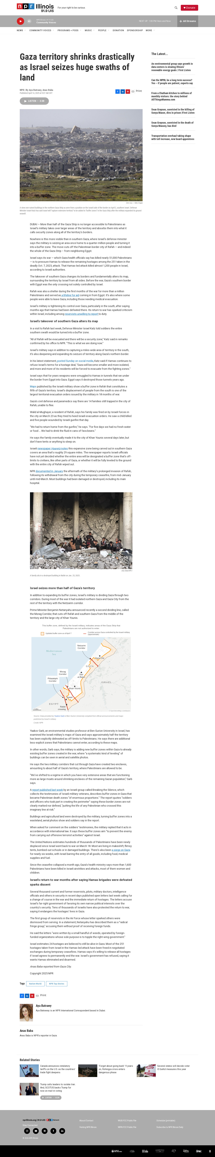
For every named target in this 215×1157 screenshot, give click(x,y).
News (20, 30)
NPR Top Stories (56, 984)
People (102, 30)
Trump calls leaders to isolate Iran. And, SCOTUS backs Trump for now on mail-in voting (57, 1087)
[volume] (29, 21)
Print (139, 91)
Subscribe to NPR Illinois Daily (169, 1127)
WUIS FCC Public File (127, 1121)
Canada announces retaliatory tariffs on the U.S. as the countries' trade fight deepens (57, 1069)
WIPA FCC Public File (127, 1127)
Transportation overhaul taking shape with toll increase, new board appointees (172, 137)
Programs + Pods (68, 30)
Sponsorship (135, 30)
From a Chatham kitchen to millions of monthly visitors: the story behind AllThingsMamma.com (171, 96)
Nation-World (35, 984)
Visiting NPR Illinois (88, 1127)
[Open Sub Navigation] (25, 30)
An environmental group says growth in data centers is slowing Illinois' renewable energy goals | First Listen (172, 67)
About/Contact (86, 1121)
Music (88, 30)
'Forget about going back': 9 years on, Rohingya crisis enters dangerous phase (116, 1069)
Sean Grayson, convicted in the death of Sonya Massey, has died (172, 124)
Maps (33, 386)
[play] (20, 21)
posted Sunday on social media (75, 360)
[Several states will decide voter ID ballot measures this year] (146, 1070)
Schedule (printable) (165, 1121)
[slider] (33, 21)
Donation (118, 30)
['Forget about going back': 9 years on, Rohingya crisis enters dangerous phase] (87, 1070)
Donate (190, 7)
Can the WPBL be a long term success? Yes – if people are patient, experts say (172, 82)
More (149, 30)
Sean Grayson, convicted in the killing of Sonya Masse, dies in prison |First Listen (173, 111)
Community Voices (40, 30)
